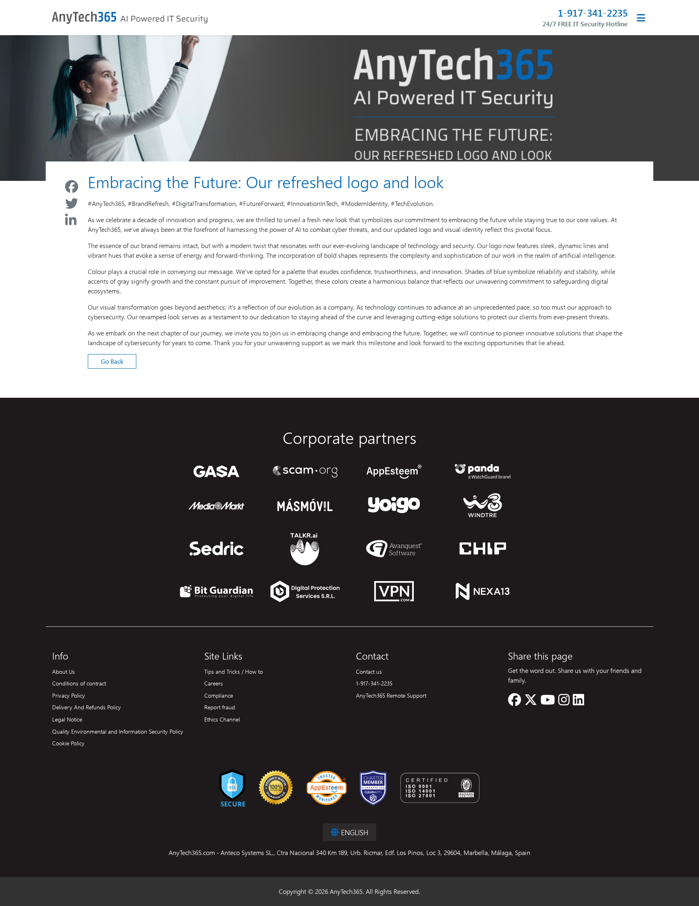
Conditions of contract (79, 683)
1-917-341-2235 (593, 12)
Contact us (369, 671)
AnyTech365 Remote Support (391, 695)
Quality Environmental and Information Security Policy (117, 731)
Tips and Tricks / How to (233, 671)
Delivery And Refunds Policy (86, 707)
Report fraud (219, 707)
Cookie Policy (68, 743)
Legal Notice (67, 719)
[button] (514, 702)
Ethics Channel (222, 719)
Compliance (218, 695)
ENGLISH (353, 832)
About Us (63, 671)
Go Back (112, 361)
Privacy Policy (68, 695)
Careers (213, 683)
